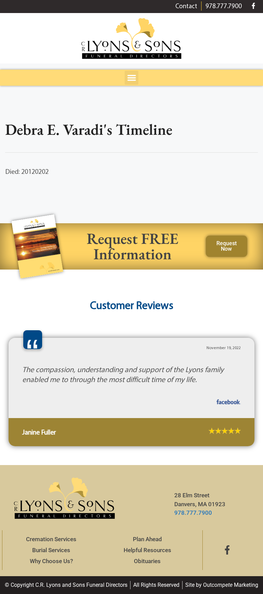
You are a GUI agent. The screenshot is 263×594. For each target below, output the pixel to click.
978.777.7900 (193, 512)
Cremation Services (51, 539)
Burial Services (51, 550)
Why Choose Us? (51, 561)
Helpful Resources (147, 550)
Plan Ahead (147, 539)
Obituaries (147, 561)
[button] (132, 78)
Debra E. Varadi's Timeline (88, 129)
